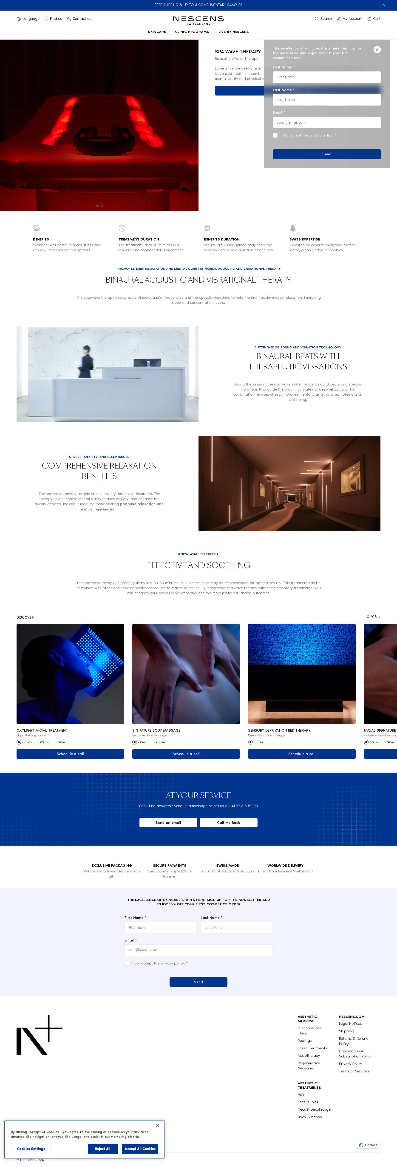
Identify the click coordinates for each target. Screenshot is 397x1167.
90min (44, 742)
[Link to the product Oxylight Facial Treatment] (70, 674)
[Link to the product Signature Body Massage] (186, 674)
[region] (84, 1139)
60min (27, 742)
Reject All (102, 1149)
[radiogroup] (70, 742)
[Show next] (191, 205)
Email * (131, 940)
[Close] (377, 49)
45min (258, 742)
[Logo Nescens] (39, 1067)
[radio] (19, 742)
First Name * (136, 917)
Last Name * (212, 917)
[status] (327, 102)
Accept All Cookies (140, 1149)
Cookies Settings (31, 1149)
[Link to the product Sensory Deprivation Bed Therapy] (302, 674)
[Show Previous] (7, 205)
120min (62, 742)
